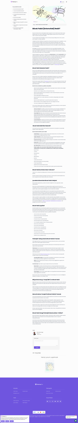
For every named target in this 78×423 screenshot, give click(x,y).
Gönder (37, 347)
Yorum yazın (36, 338)
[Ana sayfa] (14, 1)
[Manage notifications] (75, 415)
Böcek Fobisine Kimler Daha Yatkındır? (20, 12)
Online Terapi (15, 391)
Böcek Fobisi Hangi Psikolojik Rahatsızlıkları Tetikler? (18, 28)
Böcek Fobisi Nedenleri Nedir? (19, 9)
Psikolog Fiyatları (58, 391)
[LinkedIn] (58, 401)
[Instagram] (52, 401)
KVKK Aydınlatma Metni (26, 400)
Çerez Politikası (15, 402)
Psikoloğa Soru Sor (16, 393)
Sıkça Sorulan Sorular (49, 393)
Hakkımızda (48, 391)
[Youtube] (55, 401)
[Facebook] (47, 401)
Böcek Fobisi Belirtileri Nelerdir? (19, 10)
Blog (34, 24)
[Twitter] (50, 401)
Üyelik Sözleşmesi (16, 400)
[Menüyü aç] (66, 2)
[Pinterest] (60, 401)
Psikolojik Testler (25, 391)
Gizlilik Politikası (25, 402)
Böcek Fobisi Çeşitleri (17, 17)
